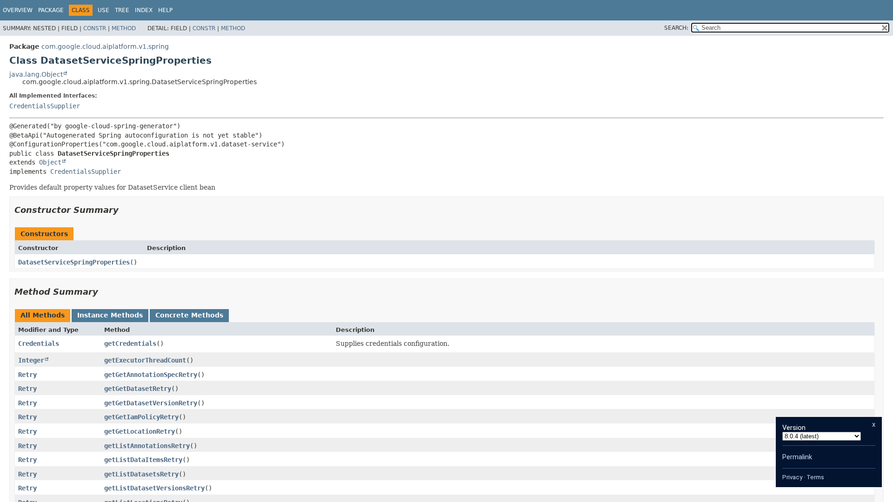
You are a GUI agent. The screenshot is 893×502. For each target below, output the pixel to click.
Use (103, 10)
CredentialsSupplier (44, 106)
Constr (94, 28)
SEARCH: (676, 28)
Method (124, 28)
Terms (815, 477)
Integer (31, 360)
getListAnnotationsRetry (147, 445)
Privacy (792, 477)
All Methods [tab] (42, 315)
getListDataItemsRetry (143, 459)
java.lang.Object (36, 74)
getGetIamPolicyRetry (141, 417)
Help (165, 10)
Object (50, 162)
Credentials (38, 343)
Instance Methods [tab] (110, 315)
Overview (18, 10)
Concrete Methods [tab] (189, 315)
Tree (122, 10)
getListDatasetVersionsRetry (154, 488)
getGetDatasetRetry (137, 388)
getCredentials (130, 343)
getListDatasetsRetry (141, 474)
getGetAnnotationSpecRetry (150, 374)
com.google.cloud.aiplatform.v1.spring (105, 46)
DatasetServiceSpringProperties (74, 262)
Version (794, 427)
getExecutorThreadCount (145, 360)
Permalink (797, 457)
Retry (27, 374)
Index (144, 10)
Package (51, 10)
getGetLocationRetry (139, 431)
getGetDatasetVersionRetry (150, 403)
